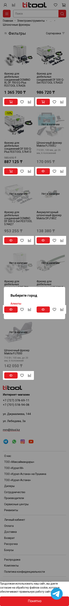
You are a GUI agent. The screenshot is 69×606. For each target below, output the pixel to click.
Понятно (34, 601)
